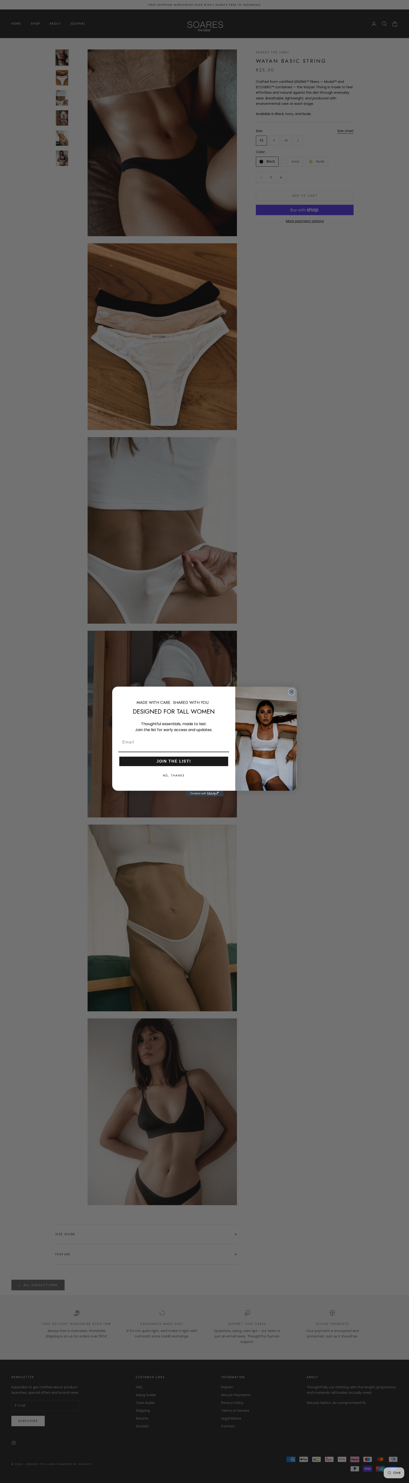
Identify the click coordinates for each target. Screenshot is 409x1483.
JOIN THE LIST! (173, 761)
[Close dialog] (291, 692)
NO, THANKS (174, 776)
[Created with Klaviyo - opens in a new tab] (204, 793)
